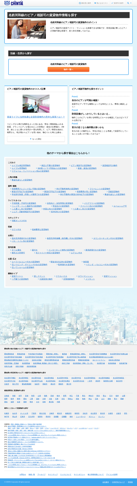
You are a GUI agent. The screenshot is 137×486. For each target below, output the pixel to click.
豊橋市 (60, 384)
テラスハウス (61, 276)
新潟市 (102, 413)
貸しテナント (39, 276)
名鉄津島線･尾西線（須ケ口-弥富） (45, 363)
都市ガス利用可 (18, 253)
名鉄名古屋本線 (114, 360)
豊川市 (68, 384)
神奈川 (91, 396)
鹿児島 (51, 402)
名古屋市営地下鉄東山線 (119, 354)
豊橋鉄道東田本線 (68, 360)
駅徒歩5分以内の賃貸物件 (61, 262)
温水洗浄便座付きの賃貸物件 (24, 238)
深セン (32, 428)
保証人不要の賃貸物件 (50, 165)
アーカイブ (41, 474)
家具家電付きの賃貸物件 (95, 250)
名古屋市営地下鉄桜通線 (55, 357)
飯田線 (64, 354)
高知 (5, 402)
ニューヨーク (81, 416)
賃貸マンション (110, 276)
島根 (83, 399)
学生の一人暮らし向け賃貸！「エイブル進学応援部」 (24, 439)
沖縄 (58, 402)
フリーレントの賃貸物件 (100, 189)
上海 (22, 428)
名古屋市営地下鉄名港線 (34, 357)
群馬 (64, 396)
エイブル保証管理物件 (21, 165)
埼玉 (71, 396)
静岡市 (77, 413)
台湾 (13, 428)
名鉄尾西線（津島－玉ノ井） (83, 363)
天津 (41, 428)
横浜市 (59, 413)
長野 (5, 399)
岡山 (90, 399)
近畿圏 (64, 416)
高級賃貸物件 (113, 191)
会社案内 (105, 482)
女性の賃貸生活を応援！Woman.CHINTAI (20, 448)
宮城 (26, 396)
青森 (14, 396)
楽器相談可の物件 (109, 165)
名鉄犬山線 (8, 366)
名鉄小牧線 (20, 366)
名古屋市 (94, 413)
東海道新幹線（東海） (78, 354)
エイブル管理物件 (19, 168)
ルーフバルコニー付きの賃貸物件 (26, 262)
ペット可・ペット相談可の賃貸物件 (27, 206)
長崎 (25, 402)
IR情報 (130, 482)
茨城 (52, 396)
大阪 (50, 399)
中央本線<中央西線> (35, 354)
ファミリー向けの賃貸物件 (91, 206)
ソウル (47, 428)
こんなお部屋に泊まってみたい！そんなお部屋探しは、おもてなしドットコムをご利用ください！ (37, 435)
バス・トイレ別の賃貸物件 (23, 241)
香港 (9, 428)
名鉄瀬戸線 (123, 363)
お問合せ (23, 474)
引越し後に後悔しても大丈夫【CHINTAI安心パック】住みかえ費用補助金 (30, 455)
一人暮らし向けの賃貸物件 (84, 209)
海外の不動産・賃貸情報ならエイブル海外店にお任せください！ (27, 426)
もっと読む (37, 139)
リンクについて (65, 474)
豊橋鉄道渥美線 (83, 360)
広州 (37, 428)
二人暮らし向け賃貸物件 (22, 209)
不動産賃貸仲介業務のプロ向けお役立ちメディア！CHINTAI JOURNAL (29, 453)
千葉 (77, 396)
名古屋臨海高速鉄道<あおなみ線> (101, 357)
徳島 (109, 399)
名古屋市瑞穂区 (104, 378)
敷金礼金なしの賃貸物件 (22, 180)
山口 (102, 399)
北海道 (6, 396)
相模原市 (68, 413)
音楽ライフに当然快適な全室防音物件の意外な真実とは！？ (36, 117)
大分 (37, 402)
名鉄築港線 (112, 363)
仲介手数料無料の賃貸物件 (67, 189)
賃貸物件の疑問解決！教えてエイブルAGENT (21, 444)
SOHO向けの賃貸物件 (60, 212)
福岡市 (40, 416)
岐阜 (12, 399)
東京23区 (42, 413)
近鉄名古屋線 (36, 360)
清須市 (97, 381)
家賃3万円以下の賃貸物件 (22, 191)
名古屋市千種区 (10, 378)
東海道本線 (21, 354)
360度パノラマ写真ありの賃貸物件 (52, 168)
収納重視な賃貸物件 (40, 229)
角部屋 (86, 262)
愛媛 (122, 399)
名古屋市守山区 (37, 381)
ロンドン (101, 416)
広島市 (22, 416)
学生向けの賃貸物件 (61, 206)
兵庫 (56, 399)
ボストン (92, 416)
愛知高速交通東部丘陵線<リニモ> (16, 360)
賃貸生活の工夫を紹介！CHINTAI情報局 (20, 446)
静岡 (18, 399)
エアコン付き (76, 253)
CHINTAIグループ (118, 482)
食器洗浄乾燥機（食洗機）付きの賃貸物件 (65, 238)
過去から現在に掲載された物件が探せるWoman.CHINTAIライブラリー (29, 451)
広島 (96, 399)
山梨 (123, 396)
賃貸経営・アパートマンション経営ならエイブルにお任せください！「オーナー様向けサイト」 (36, 460)
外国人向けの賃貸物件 (52, 209)
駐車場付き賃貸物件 (66, 264)
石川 (111, 396)
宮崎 (44, 402)
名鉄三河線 (66, 363)
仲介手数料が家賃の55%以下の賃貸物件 (77, 194)
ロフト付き (16, 229)
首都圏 (56, 416)
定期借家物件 (69, 279)
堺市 (125, 413)
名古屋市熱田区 (118, 378)
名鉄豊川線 (101, 363)
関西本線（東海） (52, 354)
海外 (71, 416)
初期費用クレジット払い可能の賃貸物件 (28, 189)
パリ (75, 428)
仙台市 (14, 413)
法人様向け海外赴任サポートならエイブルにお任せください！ (26, 432)
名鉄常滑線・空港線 (11, 363)
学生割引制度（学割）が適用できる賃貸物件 (30, 194)
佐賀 (18, 402)
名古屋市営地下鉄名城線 (13, 357)
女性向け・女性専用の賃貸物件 (60, 203)
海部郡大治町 (108, 381)
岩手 (20, 396)
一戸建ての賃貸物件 (20, 279)
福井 (117, 396)
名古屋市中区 (76, 378)
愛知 (25, 399)
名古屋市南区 (23, 381)
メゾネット (90, 279)
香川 (115, 399)
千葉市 (33, 413)
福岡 (12, 402)
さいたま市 (24, 413)
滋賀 (37, 399)
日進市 (6, 384)
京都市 (110, 413)
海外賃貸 (39, 424)
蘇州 (27, 428)
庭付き (35, 250)
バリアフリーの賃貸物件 (94, 203)
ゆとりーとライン (99, 360)
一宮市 (89, 381)
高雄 (18, 428)
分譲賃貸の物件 (46, 279)
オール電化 (16, 250)
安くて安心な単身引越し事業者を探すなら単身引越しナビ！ (26, 462)
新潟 (98, 396)
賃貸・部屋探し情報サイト (19, 424)
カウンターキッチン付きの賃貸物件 (108, 238)
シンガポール (83, 428)
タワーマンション (85, 276)
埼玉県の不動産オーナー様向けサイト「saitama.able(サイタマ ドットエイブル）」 (33, 437)
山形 (39, 396)
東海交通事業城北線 (52, 360)
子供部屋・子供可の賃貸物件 (24, 203)
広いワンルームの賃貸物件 (23, 267)
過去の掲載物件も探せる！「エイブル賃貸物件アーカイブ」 (26, 442)
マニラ (96, 428)
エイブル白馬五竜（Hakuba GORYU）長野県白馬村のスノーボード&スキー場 (31, 458)
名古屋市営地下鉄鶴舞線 (98, 354)
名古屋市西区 (49, 378)
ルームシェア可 (120, 206)
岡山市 (14, 416)
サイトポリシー (79, 474)
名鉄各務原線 (31, 366)
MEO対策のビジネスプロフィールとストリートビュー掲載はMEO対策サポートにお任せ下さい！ (37, 467)
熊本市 (48, 416)
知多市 (37, 384)
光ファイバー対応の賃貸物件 (48, 253)
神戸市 (6, 416)
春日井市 (119, 381)
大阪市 (118, 413)
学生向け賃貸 (32, 424)
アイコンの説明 (111, 474)
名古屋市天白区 (78, 381)
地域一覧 (31, 474)
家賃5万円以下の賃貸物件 (55, 191)
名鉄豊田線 (26, 363)
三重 (31, 399)
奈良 (63, 399)
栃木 (58, 396)
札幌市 (6, 413)
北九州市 (31, 416)
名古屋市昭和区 (89, 378)
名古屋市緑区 (51, 381)
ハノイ (90, 428)
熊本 (31, 402)
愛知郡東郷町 (26, 384)
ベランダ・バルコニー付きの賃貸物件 (102, 264)
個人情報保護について (96, 474)
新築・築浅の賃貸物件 (87, 168)
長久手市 (15, 384)
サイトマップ (53, 474)
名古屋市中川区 (10, 381)
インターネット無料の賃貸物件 (61, 250)
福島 (45, 396)
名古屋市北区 (36, 378)
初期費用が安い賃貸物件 (87, 191)
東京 (83, 396)
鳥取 (77, 399)
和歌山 (70, 399)
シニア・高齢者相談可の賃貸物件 (26, 212)
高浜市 (53, 384)
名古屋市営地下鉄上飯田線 (76, 357)
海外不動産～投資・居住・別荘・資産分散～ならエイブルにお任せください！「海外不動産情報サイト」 (39, 430)
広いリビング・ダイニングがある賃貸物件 (29, 264)
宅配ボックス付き (19, 221)
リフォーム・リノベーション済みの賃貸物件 (30, 171)
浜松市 (85, 413)
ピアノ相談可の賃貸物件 (81, 165)
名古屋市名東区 (64, 381)
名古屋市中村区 (62, 378)
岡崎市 (45, 384)
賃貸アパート (17, 276)
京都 (44, 399)
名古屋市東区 (23, 378)
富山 (104, 396)
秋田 (33, 396)
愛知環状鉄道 (9, 354)
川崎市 (51, 413)
